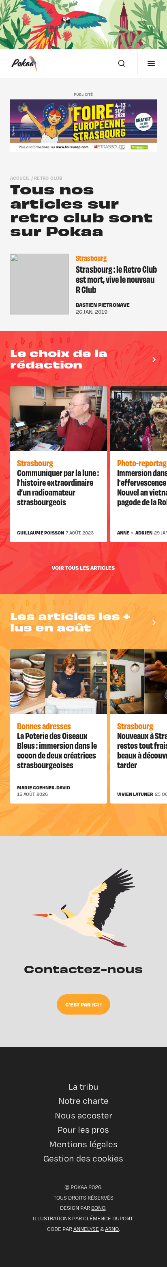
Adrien (143, 532)
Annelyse (86, 1229)
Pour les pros (83, 1130)
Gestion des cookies (83, 1158)
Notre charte (83, 1101)
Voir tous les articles (83, 567)
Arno (112, 1229)
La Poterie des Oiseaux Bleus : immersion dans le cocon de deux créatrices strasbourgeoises (57, 750)
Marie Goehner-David (43, 787)
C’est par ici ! (83, 1004)
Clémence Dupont (108, 1218)
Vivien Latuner (135, 794)
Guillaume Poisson (40, 532)
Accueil (20, 178)
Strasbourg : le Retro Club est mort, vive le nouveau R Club (116, 279)
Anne (123, 532)
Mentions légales (83, 1144)
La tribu (83, 1087)
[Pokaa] (24, 63)
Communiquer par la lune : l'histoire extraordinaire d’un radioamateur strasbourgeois (58, 487)
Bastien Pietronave (103, 305)
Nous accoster (83, 1115)
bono (98, 1208)
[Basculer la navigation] (151, 63)
